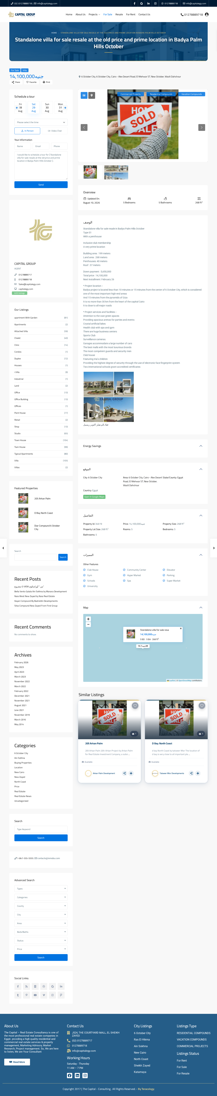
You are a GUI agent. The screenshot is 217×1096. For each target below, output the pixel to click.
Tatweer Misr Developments (172, 773)
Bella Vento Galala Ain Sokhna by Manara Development (40, 591)
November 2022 (22, 681)
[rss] (26, 986)
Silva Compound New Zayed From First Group (35, 606)
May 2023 (19, 667)
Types (20, 889)
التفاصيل (88, 515)
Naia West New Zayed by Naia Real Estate (34, 596)
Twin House (19, 447)
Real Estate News (22, 796)
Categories (22, 897)
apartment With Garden (25, 318)
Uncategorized (21, 801)
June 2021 (19, 710)
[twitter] (35, 986)
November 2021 (22, 700)
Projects (93, 14)
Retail (17, 420)
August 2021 (20, 705)
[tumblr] (17, 995)
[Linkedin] (77, 1075)
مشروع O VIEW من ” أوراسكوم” (29, 586)
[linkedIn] (148, 3)
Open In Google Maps (94, 497)
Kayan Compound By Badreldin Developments (36, 601)
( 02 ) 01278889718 (23, 3)
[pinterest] (26, 995)
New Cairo (19, 772)
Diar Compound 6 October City (47, 527)
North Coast (20, 782)
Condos (17, 352)
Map (85, 607)
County (20, 906)
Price (16, 786)
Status (20, 940)
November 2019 (22, 715)
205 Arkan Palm (94, 743)
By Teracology (146, 1088)
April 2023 (19, 672)
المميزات (88, 554)
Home (69, 14)
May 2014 (19, 724)
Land (16, 386)
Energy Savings (92, 445)
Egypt (180, 477)
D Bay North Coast (162, 743)
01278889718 (171, 3)
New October (157, 76)
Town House (20, 440)
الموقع (87, 469)
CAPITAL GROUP (25, 263)
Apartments (20, 324)
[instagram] (155, 3)
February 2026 (21, 662)
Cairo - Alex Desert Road (123, 76)
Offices (17, 406)
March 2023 (20, 677)
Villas (16, 467)
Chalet (17, 338)
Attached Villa (21, 331)
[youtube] (35, 995)
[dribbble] (43, 986)
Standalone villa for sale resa (154, 630)
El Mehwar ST (143, 76)
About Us (80, 14)
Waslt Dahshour (173, 76)
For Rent (130, 14)
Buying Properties (23, 763)
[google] (141, 3)
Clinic (16, 345)
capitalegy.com (26, 288)
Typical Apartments (23, 454)
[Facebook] (69, 1075)
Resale (119, 14)
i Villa (16, 372)
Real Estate (19, 791)
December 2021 (21, 696)
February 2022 (21, 691)
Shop (16, 427)
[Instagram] (85, 1075)
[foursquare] (61, 995)
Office (17, 392)
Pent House (20, 413)
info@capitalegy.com (47, 3)
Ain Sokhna (19, 758)
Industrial (18, 379)
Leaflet (172, 680)
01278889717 (25, 274)
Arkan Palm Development (104, 773)
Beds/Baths (22, 932)
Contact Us (144, 14)
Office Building (21, 399)
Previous (16, 107)
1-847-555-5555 (25, 858)
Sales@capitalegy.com (29, 284)
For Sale (107, 14)
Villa (25, 70)
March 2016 (20, 719)
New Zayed (19, 777)
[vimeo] (43, 995)
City (19, 915)
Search (17, 551)
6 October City (88, 76)
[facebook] (134, 3)
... (129, 754)
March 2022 (20, 686)
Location (18, 767)
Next (65, 107)
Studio (17, 433)
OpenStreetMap (185, 680)
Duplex (17, 359)
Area (19, 923)
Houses (18, 365)
